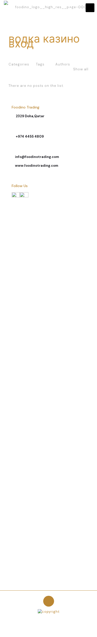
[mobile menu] (90, 7)
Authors (62, 64)
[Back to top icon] (48, 601)
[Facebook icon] (46, 619)
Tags (40, 64)
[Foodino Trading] (50, 7)
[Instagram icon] (51, 619)
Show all (80, 69)
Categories (19, 64)
